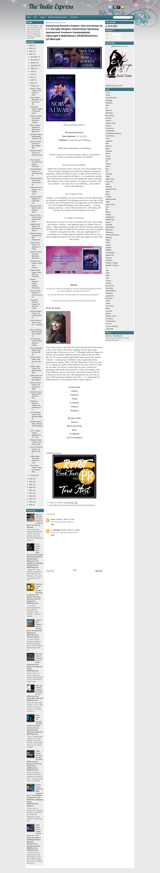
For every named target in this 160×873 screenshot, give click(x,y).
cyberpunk (109, 141)
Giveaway (109, 174)
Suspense (109, 298)
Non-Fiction (109, 230)
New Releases (110, 227)
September (34, 65)
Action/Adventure (111, 98)
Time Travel (109, 306)
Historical (109, 186)
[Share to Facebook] (76, 503)
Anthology (109, 100)
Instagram (74, 410)
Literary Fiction (110, 204)
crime (107, 138)
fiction (108, 166)
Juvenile (108, 197)
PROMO (108, 250)
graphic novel (110, 179)
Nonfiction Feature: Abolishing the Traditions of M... (36, 136)
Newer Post (50, 571)
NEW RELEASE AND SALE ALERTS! (57, 17)
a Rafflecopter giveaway (53, 453)
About (35, 17)
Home (28, 17)
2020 (30, 484)
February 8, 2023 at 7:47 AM (65, 519)
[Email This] (70, 503)
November (34, 60)
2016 (30, 496)
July (32, 71)
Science (108, 280)
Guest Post (109, 181)
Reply (53, 524)
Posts (110, 34)
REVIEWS (42, 17)
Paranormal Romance (112, 235)
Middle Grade (110, 219)
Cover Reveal (110, 136)
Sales (107, 273)
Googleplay (74, 434)
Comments (111, 38)
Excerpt (108, 159)
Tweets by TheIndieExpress (114, 336)
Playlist (108, 240)
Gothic (108, 176)
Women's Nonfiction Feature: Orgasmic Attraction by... (35, 284)
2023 (30, 54)
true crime (109, 311)
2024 (30, 51)
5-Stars (108, 95)
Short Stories (110, 285)
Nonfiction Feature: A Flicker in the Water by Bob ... (36, 442)
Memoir (108, 212)
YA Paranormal (110, 321)
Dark (107, 143)
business (108, 118)
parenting (109, 237)
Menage (108, 214)
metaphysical (110, 217)
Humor (108, 194)
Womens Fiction (111, 316)
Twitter (74, 399)
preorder (108, 247)
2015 (30, 499)
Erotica (108, 153)
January (33, 475)
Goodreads (74, 402)
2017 (30, 493)
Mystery (108, 222)
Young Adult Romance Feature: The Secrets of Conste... (35, 304)
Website (74, 391)
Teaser (108, 301)
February (33, 86)
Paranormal (109, 232)
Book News (109, 113)
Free (107, 169)
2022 (30, 479)
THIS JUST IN (73, 17)
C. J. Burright (55, 530)
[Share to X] (74, 503)
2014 (30, 502)
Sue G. (53, 519)
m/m (107, 207)
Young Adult (109, 329)
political (108, 245)
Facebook (74, 395)
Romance (109, 258)
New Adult (109, 225)
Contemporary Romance (113, 133)
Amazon (74, 422)
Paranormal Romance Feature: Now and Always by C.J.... (35, 405)
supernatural (110, 296)
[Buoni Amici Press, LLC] (119, 46)
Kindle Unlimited (111, 199)
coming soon (110, 128)
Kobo (74, 430)
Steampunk (109, 293)
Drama (108, 148)
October (33, 62)
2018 (30, 490)
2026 (30, 45)
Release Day (110, 255)
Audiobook (109, 103)
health (108, 184)
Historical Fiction (111, 189)
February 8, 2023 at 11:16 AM (70, 530)
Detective (109, 146)
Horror (108, 192)
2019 (30, 487)
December (34, 57)
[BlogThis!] (72, 503)
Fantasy (108, 164)
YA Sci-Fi (109, 324)
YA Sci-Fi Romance (112, 326)
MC (107, 209)
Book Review (110, 115)
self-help (108, 283)
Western (108, 313)
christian (108, 126)
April (32, 80)
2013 (30, 504)
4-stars (108, 93)
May (32, 77)
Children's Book (111, 123)
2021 (30, 481)
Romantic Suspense (112, 265)
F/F (107, 161)
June (32, 74)
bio (107, 108)
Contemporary (110, 131)
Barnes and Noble (74, 426)
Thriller (108, 303)
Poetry (108, 242)
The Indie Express (51, 6)
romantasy (109, 260)
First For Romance (74, 437)
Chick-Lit (108, 120)
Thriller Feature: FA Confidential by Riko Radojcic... (36, 378)
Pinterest (74, 406)
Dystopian (109, 151)
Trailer (108, 308)
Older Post (99, 571)
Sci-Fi (107, 278)
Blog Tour (109, 110)
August (33, 68)
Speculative (109, 288)
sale (107, 270)
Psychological (110, 252)
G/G (107, 171)
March (33, 83)
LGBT (107, 202)
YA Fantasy (109, 318)
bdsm (107, 105)
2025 (30, 48)
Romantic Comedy (111, 263)
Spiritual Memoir (111, 291)
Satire (107, 275)
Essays (108, 156)
